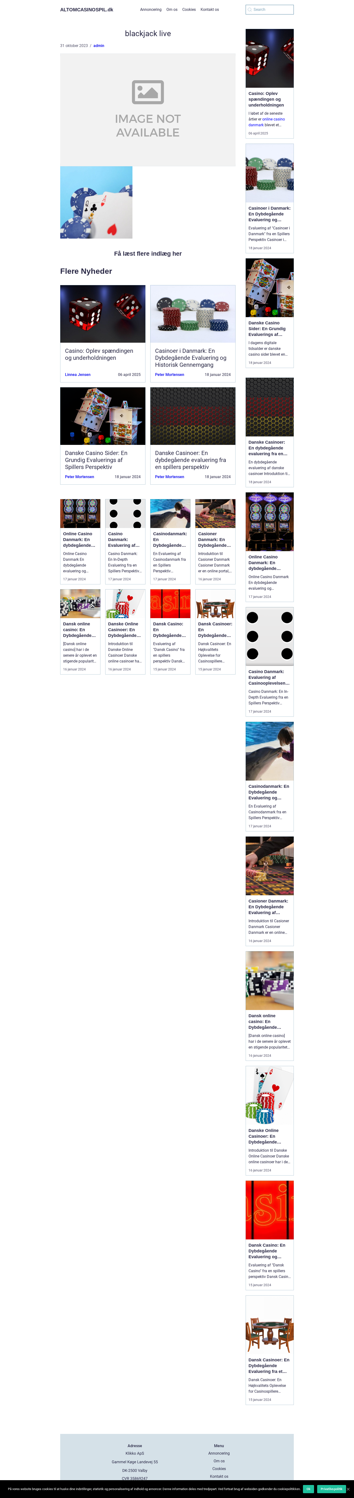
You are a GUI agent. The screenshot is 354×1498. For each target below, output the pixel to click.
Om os (171, 9)
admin (98, 45)
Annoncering (151, 9)
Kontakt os (210, 9)
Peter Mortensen (169, 374)
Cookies (189, 9)
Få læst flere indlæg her (148, 253)
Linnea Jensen (78, 374)
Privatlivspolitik (331, 1489)
